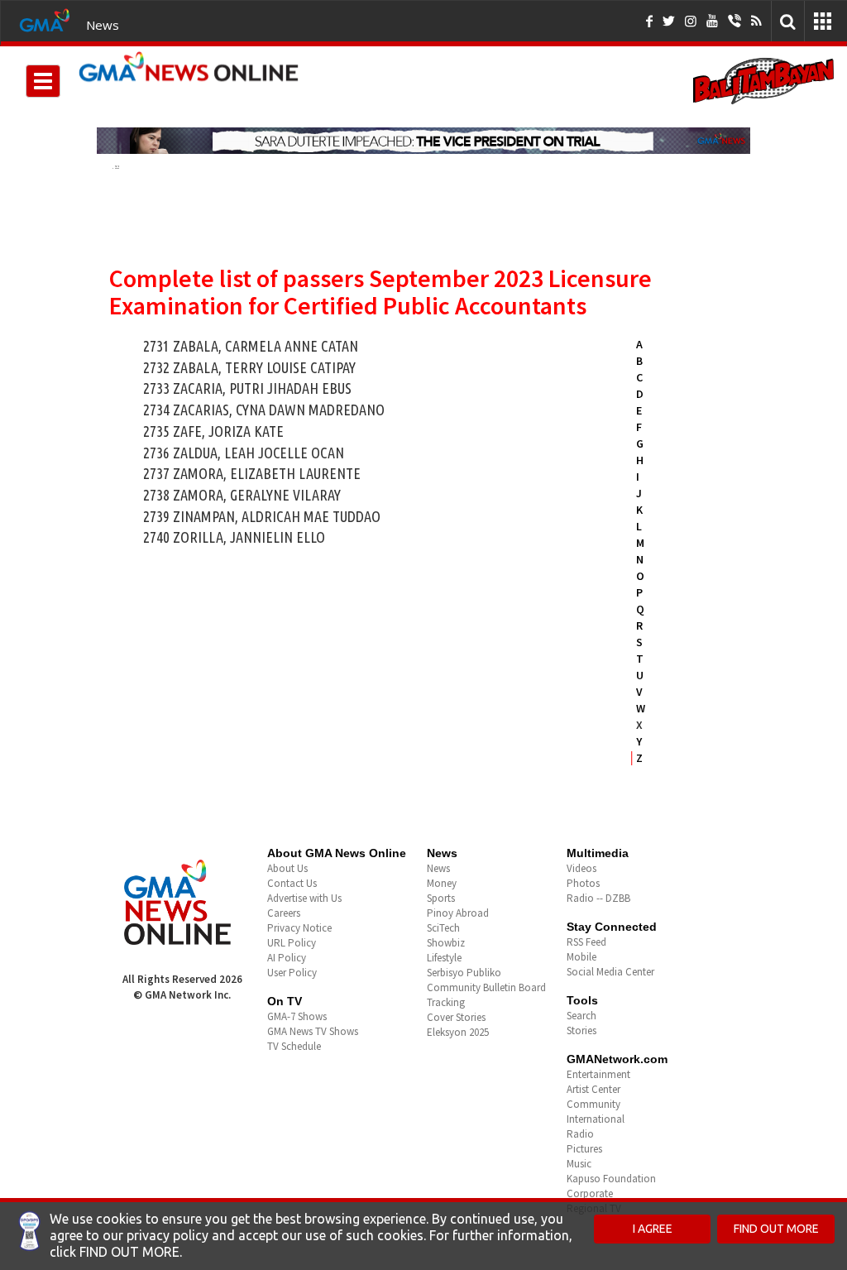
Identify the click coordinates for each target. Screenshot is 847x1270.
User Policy (292, 973)
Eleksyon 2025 (458, 1032)
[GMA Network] (44, 19)
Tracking (446, 1002)
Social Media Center (610, 972)
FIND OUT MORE (776, 1228)
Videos (581, 868)
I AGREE (652, 1228)
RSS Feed (586, 942)
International (595, 1119)
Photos (583, 883)
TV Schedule (294, 1046)
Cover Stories (456, 1017)
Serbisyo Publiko (464, 973)
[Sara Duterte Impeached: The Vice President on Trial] (423, 140)
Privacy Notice (299, 928)
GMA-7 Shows (297, 1016)
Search (581, 1016)
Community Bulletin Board (486, 987)
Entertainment (598, 1074)
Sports (441, 898)
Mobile (581, 957)
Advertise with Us (304, 898)
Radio (580, 1134)
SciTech (443, 928)
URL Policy (291, 943)
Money (442, 883)
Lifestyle (444, 958)
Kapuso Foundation (611, 1179)
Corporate (590, 1193)
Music (579, 1164)
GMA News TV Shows (312, 1031)
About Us (287, 868)
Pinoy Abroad (458, 913)
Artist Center (593, 1089)
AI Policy (286, 958)
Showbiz (446, 943)
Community (593, 1104)
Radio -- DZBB (598, 898)
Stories (581, 1030)
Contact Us (292, 883)
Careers (283, 913)
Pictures (584, 1149)
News (102, 25)
